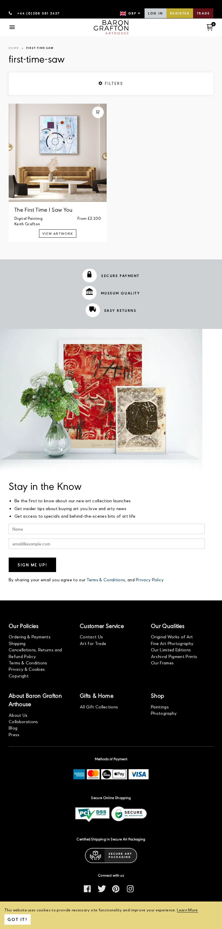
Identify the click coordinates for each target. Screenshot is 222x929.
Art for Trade (93, 643)
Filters (113, 83)
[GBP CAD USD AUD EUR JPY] (130, 13)
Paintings (160, 706)
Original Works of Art (172, 636)
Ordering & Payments (30, 636)
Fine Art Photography (172, 643)
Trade (203, 13)
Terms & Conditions (105, 579)
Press (14, 734)
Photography (164, 713)
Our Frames (162, 662)
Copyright (19, 675)
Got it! (17, 919)
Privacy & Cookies (27, 669)
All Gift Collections (99, 706)
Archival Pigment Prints (174, 656)
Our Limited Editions (171, 649)
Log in (155, 13)
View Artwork (57, 233)
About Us (18, 715)
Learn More (187, 909)
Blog (13, 727)
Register (180, 13)
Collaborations (23, 721)
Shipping (17, 643)
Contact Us (91, 636)
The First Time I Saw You (43, 210)
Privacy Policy (150, 579)
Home (14, 48)
